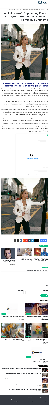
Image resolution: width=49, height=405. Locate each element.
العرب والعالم (7, 400)
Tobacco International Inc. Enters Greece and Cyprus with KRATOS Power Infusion (23, 373)
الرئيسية (45, 9)
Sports (36, 400)
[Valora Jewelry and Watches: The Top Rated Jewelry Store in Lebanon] (45, 386)
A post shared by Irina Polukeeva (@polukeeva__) (32, 174)
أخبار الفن (32, 400)
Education (35, 399)
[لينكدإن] (32, 240)
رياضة (3, 400)
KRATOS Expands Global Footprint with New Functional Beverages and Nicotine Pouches (21, 368)
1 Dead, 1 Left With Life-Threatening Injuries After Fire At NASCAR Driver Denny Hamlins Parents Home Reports (41, 258)
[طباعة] (15, 240)
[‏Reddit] (24, 240)
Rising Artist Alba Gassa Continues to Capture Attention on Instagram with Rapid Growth (37, 318)
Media (8, 399)
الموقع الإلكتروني (21, 290)
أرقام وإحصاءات (22, 400)
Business (43, 399)
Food (23, 399)
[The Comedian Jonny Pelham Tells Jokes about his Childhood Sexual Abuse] (8, 253)
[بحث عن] (3, 6)
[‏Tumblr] (29, 240)
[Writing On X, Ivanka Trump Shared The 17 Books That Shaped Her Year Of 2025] (24, 252)
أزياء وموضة (17, 400)
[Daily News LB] (42, 3)
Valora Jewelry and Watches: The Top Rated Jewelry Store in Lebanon (25, 384)
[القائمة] (1, 6)
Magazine (12, 399)
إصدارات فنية (12, 400)
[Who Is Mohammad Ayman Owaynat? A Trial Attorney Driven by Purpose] (45, 391)
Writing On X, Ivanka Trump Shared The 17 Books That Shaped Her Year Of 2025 (26, 258)
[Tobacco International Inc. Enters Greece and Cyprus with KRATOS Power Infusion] (45, 375)
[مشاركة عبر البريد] (18, 240)
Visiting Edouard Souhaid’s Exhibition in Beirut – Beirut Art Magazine (37, 360)
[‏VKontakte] (21, 240)
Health (20, 399)
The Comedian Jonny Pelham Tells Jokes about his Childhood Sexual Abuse (8, 261)
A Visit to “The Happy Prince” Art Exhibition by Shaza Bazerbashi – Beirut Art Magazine (37, 341)
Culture (39, 399)
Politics (5, 399)
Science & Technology (42, 400)
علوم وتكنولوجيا (24, 402)
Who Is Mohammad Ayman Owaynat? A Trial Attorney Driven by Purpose (25, 389)
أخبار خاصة (28, 400)
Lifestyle (6, 9)
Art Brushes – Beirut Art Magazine (14, 339)
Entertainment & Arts (28, 399)
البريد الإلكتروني (45, 290)
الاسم (47, 285)
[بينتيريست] (26, 240)
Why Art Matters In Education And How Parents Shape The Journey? (13, 317)
